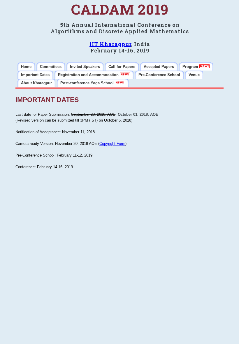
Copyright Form (112, 143)
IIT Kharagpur (110, 44)
